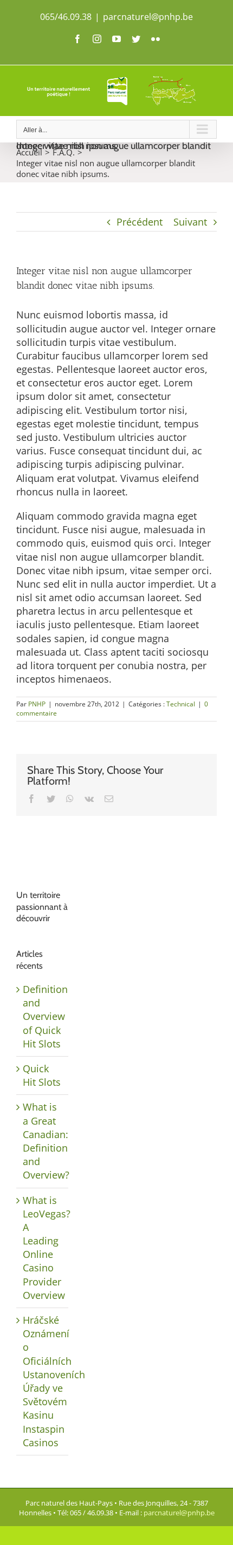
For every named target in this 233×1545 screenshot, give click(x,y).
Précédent (139, 221)
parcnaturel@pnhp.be (148, 17)
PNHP (37, 704)
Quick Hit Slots (42, 1075)
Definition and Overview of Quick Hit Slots (45, 1016)
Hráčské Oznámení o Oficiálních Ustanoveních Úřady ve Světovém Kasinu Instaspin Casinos (54, 1381)
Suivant (190, 221)
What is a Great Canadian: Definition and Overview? (46, 1140)
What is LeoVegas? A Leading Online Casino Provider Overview (46, 1248)
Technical (180, 704)
